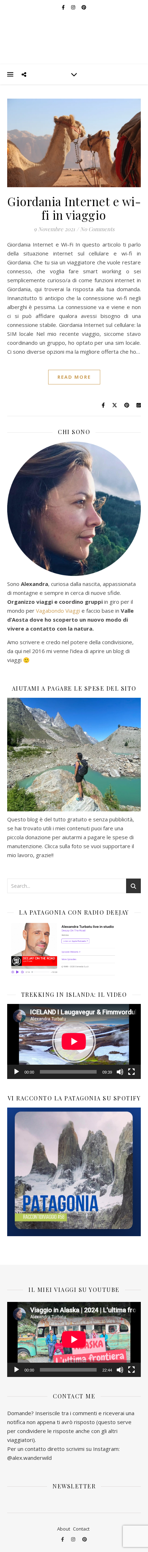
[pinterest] (84, 1539)
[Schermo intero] (131, 1071)
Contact (81, 1529)
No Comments (97, 229)
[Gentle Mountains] (74, 32)
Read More (74, 377)
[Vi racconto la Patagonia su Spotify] (74, 1172)
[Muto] (120, 1071)
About (63, 1529)
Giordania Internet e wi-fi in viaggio (74, 208)
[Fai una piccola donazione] (74, 754)
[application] (74, 1041)
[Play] (16, 1071)
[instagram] (73, 1539)
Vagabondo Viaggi (58, 610)
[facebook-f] (63, 1539)
